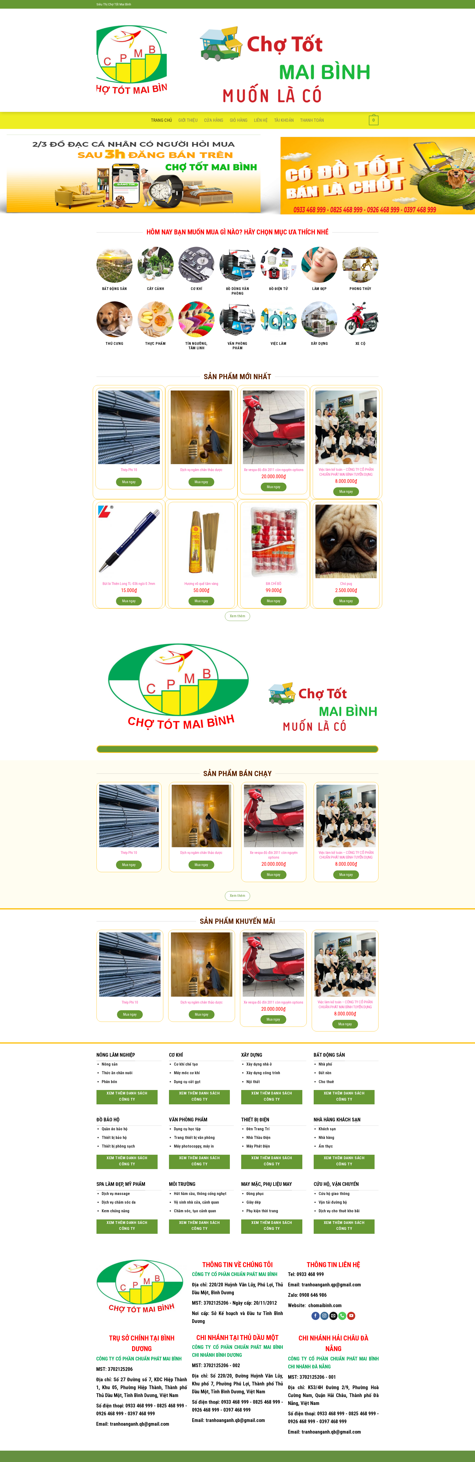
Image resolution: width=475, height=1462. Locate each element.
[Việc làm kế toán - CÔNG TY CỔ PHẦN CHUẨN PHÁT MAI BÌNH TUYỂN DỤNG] (346, 427)
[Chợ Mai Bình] (131, 60)
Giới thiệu (188, 120)
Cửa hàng (213, 120)
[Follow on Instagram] (324, 1316)
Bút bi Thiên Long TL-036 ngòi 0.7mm (129, 583)
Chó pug (346, 583)
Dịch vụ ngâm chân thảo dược (201, 470)
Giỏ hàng (239, 120)
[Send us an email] (333, 1316)
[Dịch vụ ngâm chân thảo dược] (201, 427)
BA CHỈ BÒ (273, 583)
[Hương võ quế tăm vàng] (201, 541)
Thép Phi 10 (129, 470)
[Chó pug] (346, 541)
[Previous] (15, 175)
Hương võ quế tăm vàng (201, 583)
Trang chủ (161, 120)
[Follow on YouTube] (351, 1316)
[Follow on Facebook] (315, 1316)
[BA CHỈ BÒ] (274, 541)
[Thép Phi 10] (129, 427)
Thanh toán (312, 120)
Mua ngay (129, 482)
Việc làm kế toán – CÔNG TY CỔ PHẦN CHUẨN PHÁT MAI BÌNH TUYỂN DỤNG (346, 472)
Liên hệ (261, 120)
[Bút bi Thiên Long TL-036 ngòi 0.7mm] (129, 541)
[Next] (459, 175)
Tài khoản (284, 120)
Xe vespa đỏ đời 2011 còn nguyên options (274, 470)
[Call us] (342, 1316)
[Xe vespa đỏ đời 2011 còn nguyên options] (274, 427)
